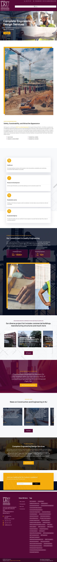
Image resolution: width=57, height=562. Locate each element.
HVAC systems (50, 526)
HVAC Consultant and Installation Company (37, 524)
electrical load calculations (45, 516)
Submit (36, 483)
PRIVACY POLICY (13, 560)
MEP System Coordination (34, 537)
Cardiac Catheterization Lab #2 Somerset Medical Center (27, 338)
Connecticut (22, 508)
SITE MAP (18, 560)
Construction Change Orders (35, 511)
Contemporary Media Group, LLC (47, 560)
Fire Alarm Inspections (45, 520)
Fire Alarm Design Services (34, 520)
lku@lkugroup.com (8, 524)
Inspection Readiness (33, 528)
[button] (35, 7)
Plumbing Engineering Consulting (36, 545)
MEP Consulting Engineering (48, 533)
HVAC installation (33, 526)
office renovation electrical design (36, 543)
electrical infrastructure (34, 516)
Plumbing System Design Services (36, 547)
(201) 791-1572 (8, 522)
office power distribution (45, 541)
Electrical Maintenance (34, 518)
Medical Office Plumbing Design (35, 533)
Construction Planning (46, 511)
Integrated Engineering (44, 528)
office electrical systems (34, 541)
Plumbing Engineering (48, 543)
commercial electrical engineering (47, 505)
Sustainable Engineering (34, 552)
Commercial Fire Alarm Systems (35, 507)
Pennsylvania (22, 504)
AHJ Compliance (33, 501)
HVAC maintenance (41, 526)
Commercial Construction (34, 505)
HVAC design (49, 524)
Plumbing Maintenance (48, 545)
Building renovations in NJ (34, 503)
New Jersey (22, 501)
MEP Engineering (44, 535)
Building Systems (44, 503)
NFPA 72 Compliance (49, 539)
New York (22, 506)
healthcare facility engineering (35, 522)
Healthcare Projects (46, 522)
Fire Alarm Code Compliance (45, 518)
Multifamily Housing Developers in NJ (36, 539)
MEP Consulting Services (34, 535)
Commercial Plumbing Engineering (36, 509)
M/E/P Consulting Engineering (22, 127)
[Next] (54, 417)
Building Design (40, 501)
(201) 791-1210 (8, 520)
